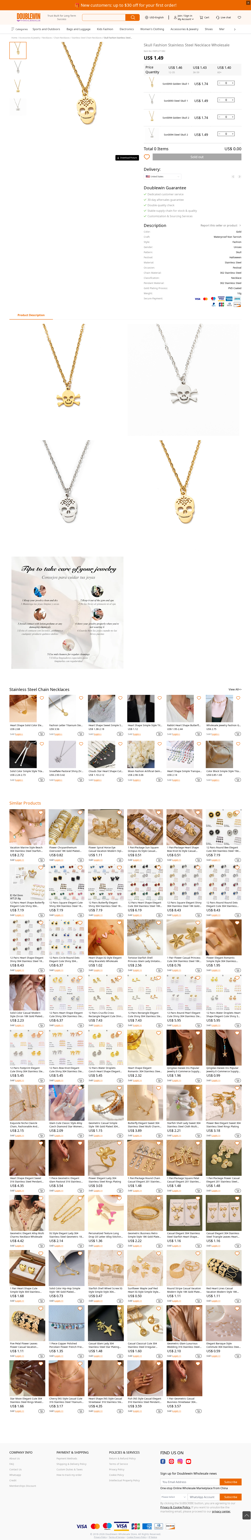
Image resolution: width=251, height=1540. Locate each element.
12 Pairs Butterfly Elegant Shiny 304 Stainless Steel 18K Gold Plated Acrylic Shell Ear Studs (105, 904)
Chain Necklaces (62, 37)
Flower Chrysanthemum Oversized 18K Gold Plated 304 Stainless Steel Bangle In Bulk (65, 849)
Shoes (209, 29)
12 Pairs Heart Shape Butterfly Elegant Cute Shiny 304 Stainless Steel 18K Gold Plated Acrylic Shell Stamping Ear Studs (27, 904)
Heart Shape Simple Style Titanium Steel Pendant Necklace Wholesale (145, 725)
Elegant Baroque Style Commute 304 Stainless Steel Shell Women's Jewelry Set (223, 1345)
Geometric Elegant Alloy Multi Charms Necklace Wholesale (27, 1235)
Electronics (127, 29)
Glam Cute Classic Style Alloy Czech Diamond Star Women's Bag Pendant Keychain (66, 1124)
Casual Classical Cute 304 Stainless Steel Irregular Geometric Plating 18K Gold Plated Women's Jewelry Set (143, 1345)
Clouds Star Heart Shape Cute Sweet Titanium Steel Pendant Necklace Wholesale (106, 771)
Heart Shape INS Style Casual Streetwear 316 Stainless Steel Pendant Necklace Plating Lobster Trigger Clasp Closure (106, 1400)
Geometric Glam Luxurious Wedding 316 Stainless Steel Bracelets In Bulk (183, 1345)
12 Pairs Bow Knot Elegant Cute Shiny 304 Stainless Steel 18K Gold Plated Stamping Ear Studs (66, 1069)
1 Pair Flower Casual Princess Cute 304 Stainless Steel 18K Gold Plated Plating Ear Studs (184, 959)
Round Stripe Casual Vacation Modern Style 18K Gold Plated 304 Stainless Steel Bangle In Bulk (184, 1290)
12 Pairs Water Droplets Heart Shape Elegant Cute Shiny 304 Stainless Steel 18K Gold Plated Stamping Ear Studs (223, 1014)
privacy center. (221, 1511)
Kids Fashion (105, 29)
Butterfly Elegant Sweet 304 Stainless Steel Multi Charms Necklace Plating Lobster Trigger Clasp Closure (144, 1124)
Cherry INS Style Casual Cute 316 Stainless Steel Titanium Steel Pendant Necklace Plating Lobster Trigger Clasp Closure (66, 1400)
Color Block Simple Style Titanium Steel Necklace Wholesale (223, 771)
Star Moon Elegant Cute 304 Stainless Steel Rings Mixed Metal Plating (26, 1400)
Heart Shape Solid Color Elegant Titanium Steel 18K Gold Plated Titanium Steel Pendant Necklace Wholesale (27, 725)
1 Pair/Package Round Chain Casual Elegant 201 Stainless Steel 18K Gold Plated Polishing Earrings (144, 1179)
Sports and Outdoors (46, 29)
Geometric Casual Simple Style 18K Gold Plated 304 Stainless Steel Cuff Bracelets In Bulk (105, 1124)
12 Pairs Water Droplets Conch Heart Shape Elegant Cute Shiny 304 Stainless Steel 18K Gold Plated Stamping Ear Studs (106, 1069)
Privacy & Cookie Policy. (175, 1507)
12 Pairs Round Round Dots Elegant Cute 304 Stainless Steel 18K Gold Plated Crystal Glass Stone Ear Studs (222, 904)
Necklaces (47, 37)
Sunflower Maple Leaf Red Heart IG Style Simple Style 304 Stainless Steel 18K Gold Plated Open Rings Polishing (144, 1290)
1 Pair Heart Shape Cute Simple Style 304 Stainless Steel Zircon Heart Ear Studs (26, 1290)
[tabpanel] (125, 496)
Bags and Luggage (78, 29)
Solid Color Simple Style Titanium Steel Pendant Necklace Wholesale (27, 771)
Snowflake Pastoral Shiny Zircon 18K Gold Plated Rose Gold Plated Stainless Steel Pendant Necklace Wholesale (66, 771)
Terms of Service (117, 1537)
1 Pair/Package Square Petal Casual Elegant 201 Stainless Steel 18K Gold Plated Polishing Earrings (183, 1179)
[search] (132, 17)
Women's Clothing (152, 29)
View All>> (235, 689)
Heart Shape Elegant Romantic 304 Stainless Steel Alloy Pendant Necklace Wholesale (144, 1069)
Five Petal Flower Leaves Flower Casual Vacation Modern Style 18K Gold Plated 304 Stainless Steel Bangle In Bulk (27, 1345)
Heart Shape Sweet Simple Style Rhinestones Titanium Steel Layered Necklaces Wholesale (106, 725)
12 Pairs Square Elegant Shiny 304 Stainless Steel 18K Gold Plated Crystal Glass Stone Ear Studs (184, 904)
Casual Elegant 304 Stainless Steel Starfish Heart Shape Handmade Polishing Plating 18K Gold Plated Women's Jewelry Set (183, 1235)
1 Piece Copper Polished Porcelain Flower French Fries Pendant (66, 1345)
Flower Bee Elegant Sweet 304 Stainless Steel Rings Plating (223, 1124)
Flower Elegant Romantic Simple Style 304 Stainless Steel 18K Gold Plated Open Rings (222, 959)
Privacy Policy (100, 1537)
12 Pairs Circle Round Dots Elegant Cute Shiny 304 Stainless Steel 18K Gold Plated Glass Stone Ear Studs (65, 959)
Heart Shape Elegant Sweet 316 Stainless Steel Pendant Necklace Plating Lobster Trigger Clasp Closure (26, 1179)
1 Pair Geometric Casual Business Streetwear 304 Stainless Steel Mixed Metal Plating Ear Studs (183, 1400)
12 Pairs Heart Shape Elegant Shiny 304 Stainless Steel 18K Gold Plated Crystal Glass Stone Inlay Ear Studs (26, 959)
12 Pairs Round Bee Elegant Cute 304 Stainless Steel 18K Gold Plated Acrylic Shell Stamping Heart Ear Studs (222, 849)
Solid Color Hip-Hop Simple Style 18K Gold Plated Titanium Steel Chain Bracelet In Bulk (66, 1290)
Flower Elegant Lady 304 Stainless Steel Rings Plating (105, 1179)
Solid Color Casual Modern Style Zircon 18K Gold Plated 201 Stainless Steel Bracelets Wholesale (26, 1014)
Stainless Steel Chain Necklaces (87, 37)
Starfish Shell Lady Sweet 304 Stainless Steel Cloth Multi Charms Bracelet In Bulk (183, 1124)
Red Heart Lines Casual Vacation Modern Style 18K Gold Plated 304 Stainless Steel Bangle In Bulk (221, 1290)
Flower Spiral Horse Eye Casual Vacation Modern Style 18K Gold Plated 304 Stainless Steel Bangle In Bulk (106, 849)
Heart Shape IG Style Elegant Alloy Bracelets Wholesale (105, 959)
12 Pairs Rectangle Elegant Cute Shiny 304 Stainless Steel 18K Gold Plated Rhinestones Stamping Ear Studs (145, 1014)
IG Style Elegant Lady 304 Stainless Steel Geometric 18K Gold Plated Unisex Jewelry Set (66, 1235)
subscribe (230, 1482)
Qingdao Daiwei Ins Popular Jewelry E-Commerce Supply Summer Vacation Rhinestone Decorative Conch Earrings (184, 1069)
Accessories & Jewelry (184, 29)
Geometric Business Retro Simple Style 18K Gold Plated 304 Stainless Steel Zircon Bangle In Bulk (144, 1235)
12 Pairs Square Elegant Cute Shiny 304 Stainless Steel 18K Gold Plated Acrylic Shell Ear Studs (66, 904)
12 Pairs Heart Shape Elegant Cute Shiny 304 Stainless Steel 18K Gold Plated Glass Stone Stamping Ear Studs (66, 1014)
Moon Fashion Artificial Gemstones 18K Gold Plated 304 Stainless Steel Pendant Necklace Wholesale (145, 771)
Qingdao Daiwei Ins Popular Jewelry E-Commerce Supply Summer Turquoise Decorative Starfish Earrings (222, 1069)
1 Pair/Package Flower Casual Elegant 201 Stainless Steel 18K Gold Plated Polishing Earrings (223, 1179)
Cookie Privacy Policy (137, 1537)
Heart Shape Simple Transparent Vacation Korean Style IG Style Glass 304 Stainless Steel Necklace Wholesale (184, 771)
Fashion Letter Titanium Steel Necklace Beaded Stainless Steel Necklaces (66, 725)
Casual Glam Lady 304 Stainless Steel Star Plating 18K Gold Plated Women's (104, 1345)
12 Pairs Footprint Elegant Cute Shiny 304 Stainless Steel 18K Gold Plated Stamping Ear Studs (27, 1069)
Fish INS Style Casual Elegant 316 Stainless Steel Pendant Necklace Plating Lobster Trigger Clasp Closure (144, 1400)
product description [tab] (31, 315)
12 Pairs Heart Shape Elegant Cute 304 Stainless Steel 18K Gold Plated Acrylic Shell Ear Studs (144, 904)
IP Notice (153, 1537)
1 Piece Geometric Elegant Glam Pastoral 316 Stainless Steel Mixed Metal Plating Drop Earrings (65, 1179)
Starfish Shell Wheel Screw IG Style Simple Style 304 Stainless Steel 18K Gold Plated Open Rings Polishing (105, 1290)
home (14, 37)
